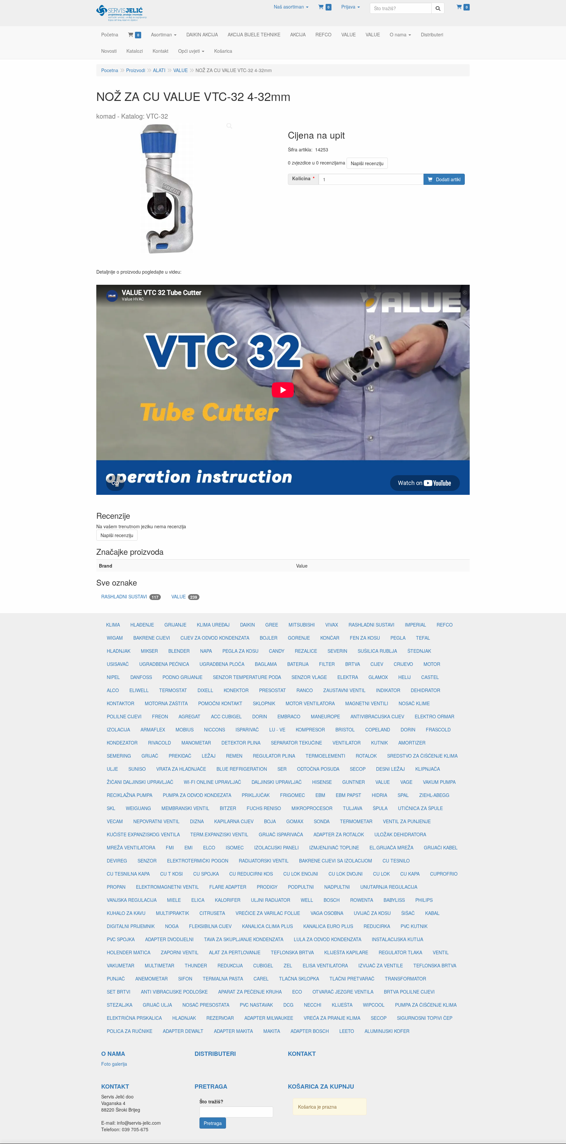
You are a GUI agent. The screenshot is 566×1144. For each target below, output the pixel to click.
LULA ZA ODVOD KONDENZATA (327, 939)
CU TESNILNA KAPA (128, 873)
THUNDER (196, 965)
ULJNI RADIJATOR (270, 900)
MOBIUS (185, 729)
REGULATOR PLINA (274, 755)
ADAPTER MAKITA (233, 1031)
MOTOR (432, 664)
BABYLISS (394, 900)
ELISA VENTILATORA (325, 965)
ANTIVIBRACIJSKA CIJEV (377, 716)
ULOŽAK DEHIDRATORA (400, 834)
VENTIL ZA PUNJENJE (407, 821)
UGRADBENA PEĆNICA (164, 664)
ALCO (113, 690)
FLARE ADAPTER (227, 886)
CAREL (261, 978)
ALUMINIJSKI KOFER (387, 1031)
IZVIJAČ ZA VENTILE (380, 965)
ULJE (112, 769)
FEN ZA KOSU (365, 637)
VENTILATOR (346, 742)
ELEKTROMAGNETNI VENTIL (167, 886)
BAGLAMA (266, 664)
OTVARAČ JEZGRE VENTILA (342, 991)
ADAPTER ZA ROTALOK (338, 834)
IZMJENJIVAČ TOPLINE (334, 847)
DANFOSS (141, 677)
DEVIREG (117, 860)
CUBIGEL (263, 965)
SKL (111, 808)
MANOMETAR (196, 742)
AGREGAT (189, 716)
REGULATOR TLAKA (400, 952)
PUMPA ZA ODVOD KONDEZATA (197, 795)
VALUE (184, 596)
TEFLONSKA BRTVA (292, 952)
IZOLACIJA (118, 729)
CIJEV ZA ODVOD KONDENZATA (214, 637)
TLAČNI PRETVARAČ (352, 978)
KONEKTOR (236, 690)
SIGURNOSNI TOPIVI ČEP (424, 1018)
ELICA (197, 900)
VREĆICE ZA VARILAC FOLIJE (268, 913)
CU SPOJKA (206, 873)
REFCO (445, 624)
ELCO (209, 847)
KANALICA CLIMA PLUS (267, 926)
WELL (307, 900)
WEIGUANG (138, 808)
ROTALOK (366, 755)
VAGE (406, 782)
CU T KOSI (171, 873)
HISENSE (322, 782)
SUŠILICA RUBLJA (377, 651)
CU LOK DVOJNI (346, 873)
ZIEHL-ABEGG (434, 795)
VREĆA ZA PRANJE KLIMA (332, 1018)
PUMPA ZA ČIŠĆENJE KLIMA (426, 1004)
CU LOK (381, 873)
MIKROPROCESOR (312, 808)
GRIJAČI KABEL (441, 847)
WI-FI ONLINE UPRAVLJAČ (212, 782)
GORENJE (299, 637)
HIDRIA (379, 795)
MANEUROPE (325, 716)
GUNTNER (353, 782)
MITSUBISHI (302, 624)
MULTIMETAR (159, 965)
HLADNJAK (118, 651)
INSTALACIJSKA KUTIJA (397, 939)
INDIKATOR (388, 690)
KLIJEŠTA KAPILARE (346, 952)
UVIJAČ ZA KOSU (372, 913)
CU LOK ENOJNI (300, 873)
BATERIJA (298, 664)
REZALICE (306, 651)
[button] (291, 6)
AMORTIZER (411, 742)
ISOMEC (235, 847)
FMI (170, 847)
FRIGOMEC (292, 795)
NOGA (172, 926)
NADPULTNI (337, 886)
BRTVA (352, 664)
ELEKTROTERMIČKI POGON (197, 860)
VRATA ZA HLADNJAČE (181, 769)
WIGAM (115, 637)
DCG (288, 1004)
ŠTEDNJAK (419, 651)
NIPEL (113, 677)
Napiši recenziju (367, 163)
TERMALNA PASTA (223, 978)
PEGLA (398, 637)
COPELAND (377, 729)
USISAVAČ (118, 664)
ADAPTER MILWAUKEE (268, 1018)
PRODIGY (267, 886)
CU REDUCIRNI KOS (251, 873)
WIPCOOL (374, 1004)
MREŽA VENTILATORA (131, 847)
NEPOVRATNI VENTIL (156, 821)
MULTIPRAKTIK (172, 913)
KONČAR (329, 637)
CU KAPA (410, 873)
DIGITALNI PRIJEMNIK (131, 926)
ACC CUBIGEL (226, 716)
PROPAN (116, 886)
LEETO (346, 1031)
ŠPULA (380, 808)
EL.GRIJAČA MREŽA (391, 847)
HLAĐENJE (142, 624)
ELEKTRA (347, 677)
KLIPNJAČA (427, 769)
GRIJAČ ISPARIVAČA (281, 834)
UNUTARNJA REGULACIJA (388, 886)
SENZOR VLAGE (309, 677)
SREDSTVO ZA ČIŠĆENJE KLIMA (422, 755)
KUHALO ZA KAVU (126, 913)
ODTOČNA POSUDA (318, 769)
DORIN (259, 716)
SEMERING (119, 755)
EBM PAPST (348, 795)
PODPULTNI (301, 886)
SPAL (403, 795)
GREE (271, 624)
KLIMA (113, 624)
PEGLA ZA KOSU (240, 651)
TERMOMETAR (356, 821)
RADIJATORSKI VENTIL (264, 860)
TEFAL (423, 637)
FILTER (327, 664)
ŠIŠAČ (408, 913)
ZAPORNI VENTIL (179, 952)
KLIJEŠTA (342, 1004)
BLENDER (179, 651)
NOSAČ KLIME (414, 703)
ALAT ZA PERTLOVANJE (234, 952)
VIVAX (331, 624)
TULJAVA (352, 808)
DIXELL (205, 690)
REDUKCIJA (230, 965)
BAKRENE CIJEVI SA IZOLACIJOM (335, 860)
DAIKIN (247, 624)
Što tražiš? (211, 1101)
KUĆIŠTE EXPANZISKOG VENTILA (143, 834)
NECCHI (312, 1004)
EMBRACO (288, 716)
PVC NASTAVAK (256, 1004)
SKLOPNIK (264, 703)
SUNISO (137, 769)
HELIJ (404, 677)
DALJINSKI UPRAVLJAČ (277, 782)
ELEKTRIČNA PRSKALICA (134, 1018)
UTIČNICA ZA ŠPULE (420, 808)
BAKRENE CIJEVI (151, 637)
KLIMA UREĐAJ (213, 624)
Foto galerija (114, 1063)
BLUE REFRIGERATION (242, 769)
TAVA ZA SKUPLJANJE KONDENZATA (243, 939)
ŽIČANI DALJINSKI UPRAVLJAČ (140, 782)
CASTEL (430, 677)
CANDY (276, 651)
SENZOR (147, 860)
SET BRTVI (118, 991)
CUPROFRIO (444, 873)
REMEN (234, 755)
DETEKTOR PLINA (240, 742)
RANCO (304, 690)
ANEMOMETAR (151, 978)
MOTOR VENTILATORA (310, 703)
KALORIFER (227, 900)
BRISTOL (345, 729)
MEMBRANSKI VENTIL (185, 808)
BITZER (228, 808)
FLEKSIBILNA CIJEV (210, 926)
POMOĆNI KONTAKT (220, 703)
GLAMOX (378, 677)
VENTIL (441, 952)
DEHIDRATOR (425, 690)
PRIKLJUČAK (256, 795)
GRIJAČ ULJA (157, 1004)
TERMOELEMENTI (325, 755)
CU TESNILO (396, 860)
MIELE (174, 900)
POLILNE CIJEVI (124, 716)
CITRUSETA (212, 913)
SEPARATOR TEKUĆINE (296, 742)
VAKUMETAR (120, 965)
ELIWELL (139, 690)
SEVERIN (337, 651)
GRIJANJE (175, 624)
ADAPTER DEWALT (183, 1031)
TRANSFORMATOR (405, 978)
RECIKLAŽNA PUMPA (129, 795)
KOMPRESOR (310, 729)
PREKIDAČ (180, 755)
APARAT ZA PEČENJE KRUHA (250, 991)
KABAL (432, 913)
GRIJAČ (150, 755)
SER (282, 769)
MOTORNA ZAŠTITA (166, 703)
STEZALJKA (119, 1004)
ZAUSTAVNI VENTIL (344, 690)
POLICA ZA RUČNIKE (129, 1031)
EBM (320, 795)
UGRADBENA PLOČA (221, 664)
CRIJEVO (403, 664)
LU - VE (277, 729)
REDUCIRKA (377, 926)
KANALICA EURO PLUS (328, 926)
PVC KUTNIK (414, 926)
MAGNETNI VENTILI (366, 703)
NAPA (206, 651)
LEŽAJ (209, 755)
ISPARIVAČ (247, 729)
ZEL (288, 965)
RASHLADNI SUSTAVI (130, 596)
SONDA (322, 821)
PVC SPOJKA (121, 939)
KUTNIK (379, 742)
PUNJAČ (116, 978)
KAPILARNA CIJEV (234, 821)
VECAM (115, 821)
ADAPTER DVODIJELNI (169, 939)
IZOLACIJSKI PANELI (276, 847)
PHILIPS (424, 900)
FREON (160, 716)
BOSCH (332, 900)
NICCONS (214, 729)
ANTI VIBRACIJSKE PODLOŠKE (174, 991)
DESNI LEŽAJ (390, 769)
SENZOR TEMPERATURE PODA (247, 677)
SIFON (185, 978)
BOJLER (268, 637)
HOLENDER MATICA (128, 952)
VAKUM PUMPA (439, 782)
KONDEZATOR (122, 742)
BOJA (270, 821)
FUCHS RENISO (264, 808)
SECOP (358, 769)
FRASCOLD (438, 729)
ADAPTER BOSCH (310, 1031)
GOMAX (294, 821)
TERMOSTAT (173, 690)
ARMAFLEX (153, 729)
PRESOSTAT (272, 690)
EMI (188, 847)
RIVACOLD (159, 742)
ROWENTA (361, 900)
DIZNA (197, 821)
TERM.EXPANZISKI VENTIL (219, 834)
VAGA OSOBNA (327, 913)
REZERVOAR (220, 1018)
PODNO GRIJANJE (182, 677)
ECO (297, 991)
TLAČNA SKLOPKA (299, 978)
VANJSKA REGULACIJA (132, 900)
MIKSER (149, 651)
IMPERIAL (415, 624)
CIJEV (376, 664)
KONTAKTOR (120, 703)
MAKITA (271, 1031)
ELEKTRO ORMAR (434, 716)
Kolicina (301, 178)
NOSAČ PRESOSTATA (205, 1004)
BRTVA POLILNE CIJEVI (409, 991)
